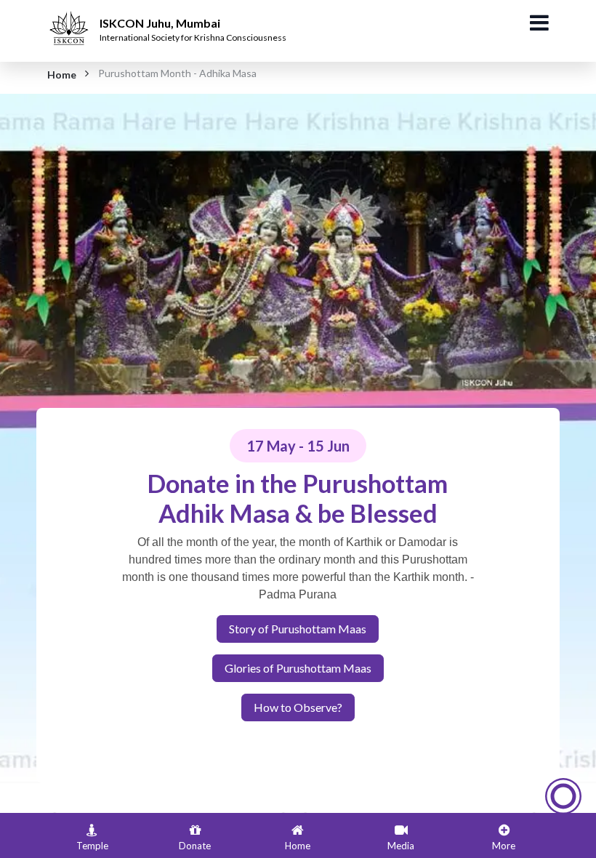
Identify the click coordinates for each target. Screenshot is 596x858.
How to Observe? (298, 707)
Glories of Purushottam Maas (298, 668)
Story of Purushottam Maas (297, 629)
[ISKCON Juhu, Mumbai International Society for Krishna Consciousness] (71, 18)
